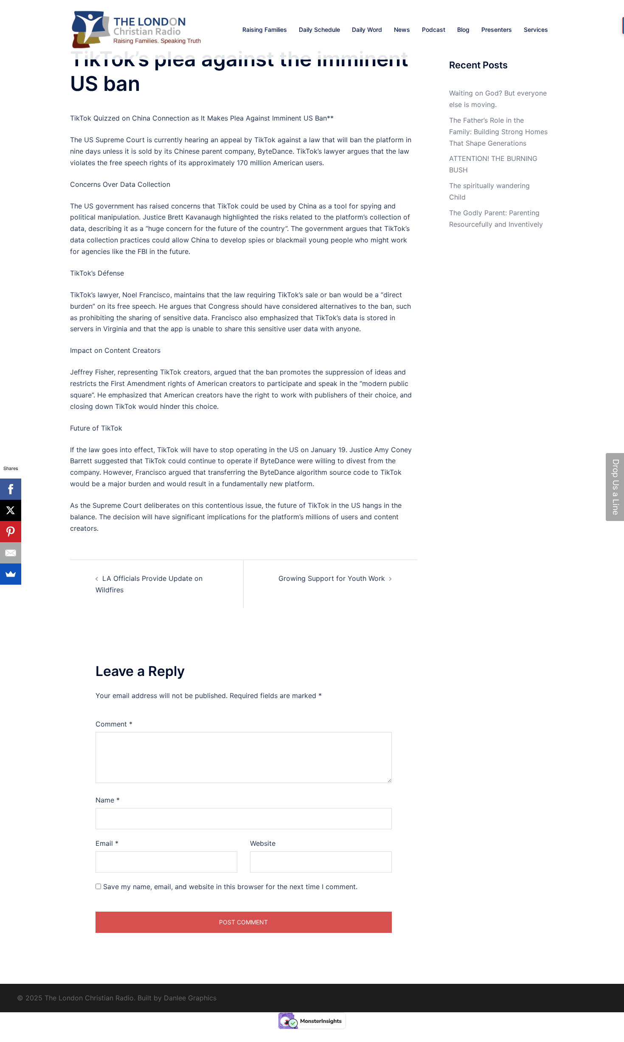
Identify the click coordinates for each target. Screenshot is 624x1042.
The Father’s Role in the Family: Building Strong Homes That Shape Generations (498, 131)
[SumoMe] (10, 574)
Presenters (496, 29)
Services (536, 29)
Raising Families (264, 29)
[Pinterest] (10, 531)
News (402, 29)
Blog (463, 29)
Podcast (433, 29)
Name (108, 800)
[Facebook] (10, 489)
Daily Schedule (319, 29)
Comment (114, 724)
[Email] (10, 552)
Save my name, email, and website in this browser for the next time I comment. (230, 886)
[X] (10, 510)
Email (107, 843)
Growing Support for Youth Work (331, 578)
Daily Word (367, 29)
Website (262, 843)
